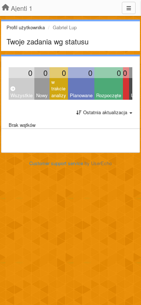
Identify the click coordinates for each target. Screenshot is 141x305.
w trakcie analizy (58, 88)
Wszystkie (21, 95)
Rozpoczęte (108, 95)
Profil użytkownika (26, 27)
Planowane (81, 95)
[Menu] (129, 8)
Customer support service (56, 163)
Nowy (42, 95)
